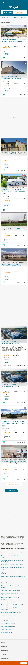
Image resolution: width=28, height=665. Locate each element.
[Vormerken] (25, 26)
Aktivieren (23, 663)
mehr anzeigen (11, 351)
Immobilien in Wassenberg (7, 618)
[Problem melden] (24, 58)
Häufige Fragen (4, 646)
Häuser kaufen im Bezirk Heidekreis (9, 590)
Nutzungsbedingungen (5, 650)
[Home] (14, 7)
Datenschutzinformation (6, 658)
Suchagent (20, 12)
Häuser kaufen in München (7, 629)
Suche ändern (9, 12)
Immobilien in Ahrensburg (7, 615)
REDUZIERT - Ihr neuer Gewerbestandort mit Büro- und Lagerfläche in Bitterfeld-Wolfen (11, 342)
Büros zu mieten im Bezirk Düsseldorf (9, 612)
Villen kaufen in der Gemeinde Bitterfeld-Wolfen (12, 564)
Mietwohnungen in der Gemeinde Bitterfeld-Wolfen (12, 553)
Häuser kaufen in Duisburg (7, 623)
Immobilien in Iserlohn (6, 620)
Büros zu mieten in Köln (6, 632)
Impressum (3, 654)
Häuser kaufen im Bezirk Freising (8, 602)
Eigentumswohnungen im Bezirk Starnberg (11, 604)
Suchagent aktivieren (14, 484)
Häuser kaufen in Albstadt (7, 626)
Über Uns (3, 642)
